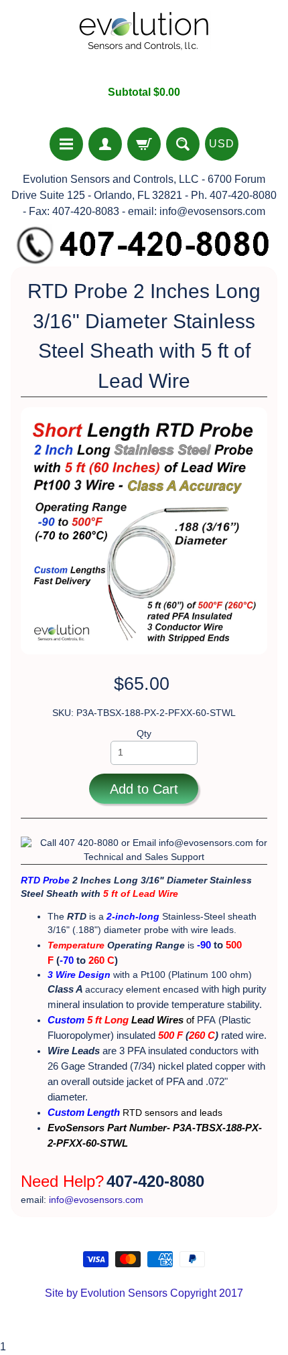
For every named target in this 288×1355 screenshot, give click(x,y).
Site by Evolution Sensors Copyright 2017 (144, 1293)
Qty (144, 734)
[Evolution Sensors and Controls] (144, 42)
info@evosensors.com (96, 1200)
